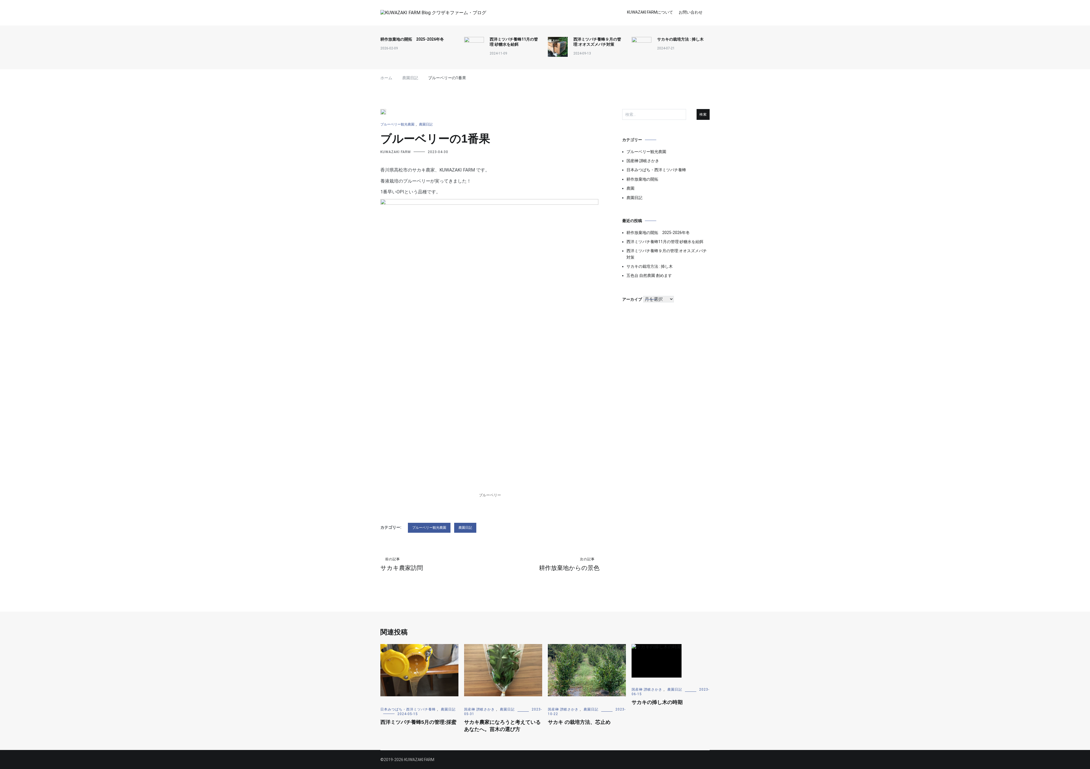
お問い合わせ (691, 12)
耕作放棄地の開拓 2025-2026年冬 (412, 39)
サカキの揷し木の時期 (657, 702)
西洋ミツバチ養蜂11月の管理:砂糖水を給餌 (514, 42)
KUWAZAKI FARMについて (650, 12)
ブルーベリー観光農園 (397, 124)
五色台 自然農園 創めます (649, 275)
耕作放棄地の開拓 (642, 179)
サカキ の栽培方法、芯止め (579, 722)
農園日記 (426, 124)
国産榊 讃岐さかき (642, 160)
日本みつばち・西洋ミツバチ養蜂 (656, 170)
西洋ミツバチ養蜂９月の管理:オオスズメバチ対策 (597, 42)
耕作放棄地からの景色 (569, 564)
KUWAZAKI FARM (395, 152)
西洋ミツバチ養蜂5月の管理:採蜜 (418, 722)
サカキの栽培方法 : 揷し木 (680, 39)
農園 (630, 188)
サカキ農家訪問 (401, 564)
